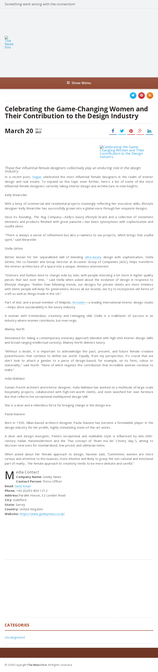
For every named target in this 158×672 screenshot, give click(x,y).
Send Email (22, 486)
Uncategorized (15, 637)
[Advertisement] (89, 42)
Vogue (37, 177)
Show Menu (81, 82)
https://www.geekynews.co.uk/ (42, 514)
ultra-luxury (93, 257)
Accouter (78, 302)
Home (148, 664)
